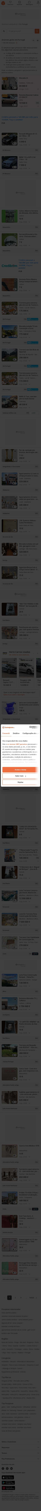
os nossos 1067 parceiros (17, 744)
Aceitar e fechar (20, 770)
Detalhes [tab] (16, 733)
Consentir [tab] (6, 733)
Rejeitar (20, 782)
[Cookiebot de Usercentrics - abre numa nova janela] (29, 727)
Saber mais (19, 776)
